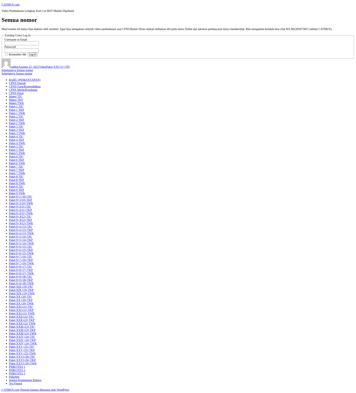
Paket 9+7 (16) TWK (21, 263)
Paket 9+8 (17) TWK (21, 273)
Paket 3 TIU (16, 126)
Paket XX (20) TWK (21, 303)
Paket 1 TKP (16, 109)
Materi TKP (16, 99)
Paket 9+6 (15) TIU (20, 246)
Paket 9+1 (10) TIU (20, 196)
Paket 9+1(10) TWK (21, 203)
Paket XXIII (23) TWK (23, 333)
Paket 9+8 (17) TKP (21, 270)
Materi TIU (15, 96)
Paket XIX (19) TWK (22, 293)
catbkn (14, 66)
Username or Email (15, 39)
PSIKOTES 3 (17, 373)
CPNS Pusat (16, 93)
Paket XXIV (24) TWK (23, 343)
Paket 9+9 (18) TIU (20, 276)
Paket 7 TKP (16, 169)
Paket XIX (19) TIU (21, 286)
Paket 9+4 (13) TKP (21, 230)
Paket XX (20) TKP (21, 300)
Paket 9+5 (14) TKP (21, 240)
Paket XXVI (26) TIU (22, 356)
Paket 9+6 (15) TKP (21, 250)
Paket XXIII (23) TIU (22, 326)
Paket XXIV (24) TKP (22, 340)
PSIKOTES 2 (17, 370)
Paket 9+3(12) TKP (20, 220)
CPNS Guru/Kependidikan (25, 86)
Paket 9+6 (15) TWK (21, 253)
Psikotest (14, 376)
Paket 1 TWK (17, 113)
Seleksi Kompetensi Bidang (25, 380)
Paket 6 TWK (17, 163)
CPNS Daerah (17, 83)
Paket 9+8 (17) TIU (20, 266)
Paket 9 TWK (17, 193)
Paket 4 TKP (16, 139)
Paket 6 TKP (16, 159)
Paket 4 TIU (16, 136)
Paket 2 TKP (16, 119)
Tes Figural (15, 383)
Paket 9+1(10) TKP (20, 200)
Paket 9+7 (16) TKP (21, 260)
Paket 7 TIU (16, 166)
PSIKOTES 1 (17, 366)
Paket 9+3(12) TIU (20, 216)
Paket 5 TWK (17, 153)
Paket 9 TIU (16, 186)
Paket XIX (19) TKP (21, 290)
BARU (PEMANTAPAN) (24, 79)
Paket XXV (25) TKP (22, 350)
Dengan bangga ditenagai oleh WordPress (44, 389)
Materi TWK (16, 103)
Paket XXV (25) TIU (21, 346)
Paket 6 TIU (16, 156)
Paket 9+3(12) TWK (21, 223)
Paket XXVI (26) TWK (23, 363)
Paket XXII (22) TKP (21, 320)
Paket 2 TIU (16, 116)
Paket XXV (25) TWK (22, 353)
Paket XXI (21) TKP (21, 310)
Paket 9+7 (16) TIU (20, 256)
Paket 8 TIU (16, 176)
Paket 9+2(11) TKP (20, 210)
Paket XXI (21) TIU (58, 66)
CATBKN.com (10, 4)
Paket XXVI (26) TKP (22, 360)
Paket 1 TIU (16, 106)
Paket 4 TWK (17, 143)
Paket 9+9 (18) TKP (21, 280)
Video (42, 66)
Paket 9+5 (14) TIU (20, 236)
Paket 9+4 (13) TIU (20, 226)
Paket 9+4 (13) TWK (21, 233)
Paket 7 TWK (17, 173)
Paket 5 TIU (16, 146)
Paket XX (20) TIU (20, 296)
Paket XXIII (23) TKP (22, 330)
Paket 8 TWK (17, 183)
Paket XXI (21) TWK (22, 313)
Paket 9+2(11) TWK (21, 213)
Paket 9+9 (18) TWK (21, 283)
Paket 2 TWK (17, 123)
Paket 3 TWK (17, 133)
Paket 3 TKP (16, 129)
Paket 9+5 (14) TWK (21, 243)
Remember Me (17, 54)
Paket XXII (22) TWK (22, 323)
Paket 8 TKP (16, 179)
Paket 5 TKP (16, 149)
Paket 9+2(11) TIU (20, 206)
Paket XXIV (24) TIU (22, 336)
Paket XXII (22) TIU (21, 316)
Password (10, 46)
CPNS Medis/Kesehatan (23, 89)
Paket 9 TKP (16, 189)
